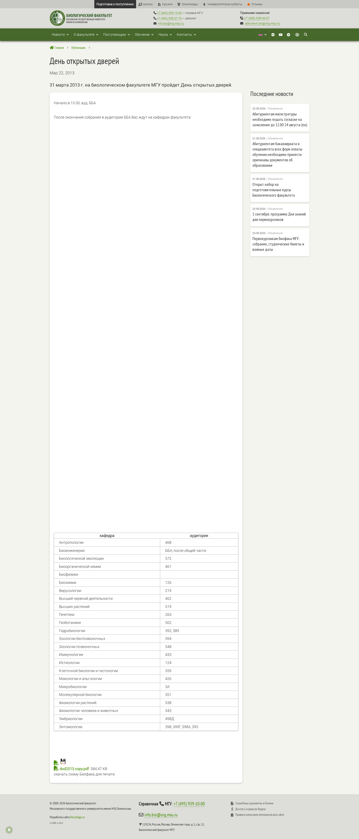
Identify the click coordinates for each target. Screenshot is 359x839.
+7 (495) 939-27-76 (169, 18)
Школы (148, 4)
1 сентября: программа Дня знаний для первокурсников (279, 216)
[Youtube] (281, 34)
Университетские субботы (224, 4)
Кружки (167, 4)
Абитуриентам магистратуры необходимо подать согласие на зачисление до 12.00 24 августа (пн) (279, 119)
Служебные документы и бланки (254, 803)
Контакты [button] (184, 35)
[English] (262, 34)
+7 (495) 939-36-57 (256, 18)
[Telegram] (288, 34)
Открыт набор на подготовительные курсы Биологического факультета (273, 190)
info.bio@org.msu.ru (171, 23)
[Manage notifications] (9, 830)
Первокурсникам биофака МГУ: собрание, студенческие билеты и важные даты (278, 244)
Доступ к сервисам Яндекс (250, 809)
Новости (58, 35)
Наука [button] (163, 35)
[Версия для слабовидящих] (297, 34)
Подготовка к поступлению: (115, 4)
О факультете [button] (84, 35)
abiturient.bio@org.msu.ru (262, 23)
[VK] (273, 34)
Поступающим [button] (114, 35)
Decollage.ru (77, 817)
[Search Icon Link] (305, 34)
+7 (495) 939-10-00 (169, 13)
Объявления (275, 108)
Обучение (142, 35)
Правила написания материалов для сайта (259, 814)
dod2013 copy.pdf (74, 769)
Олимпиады (190, 4)
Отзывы (257, 4)
